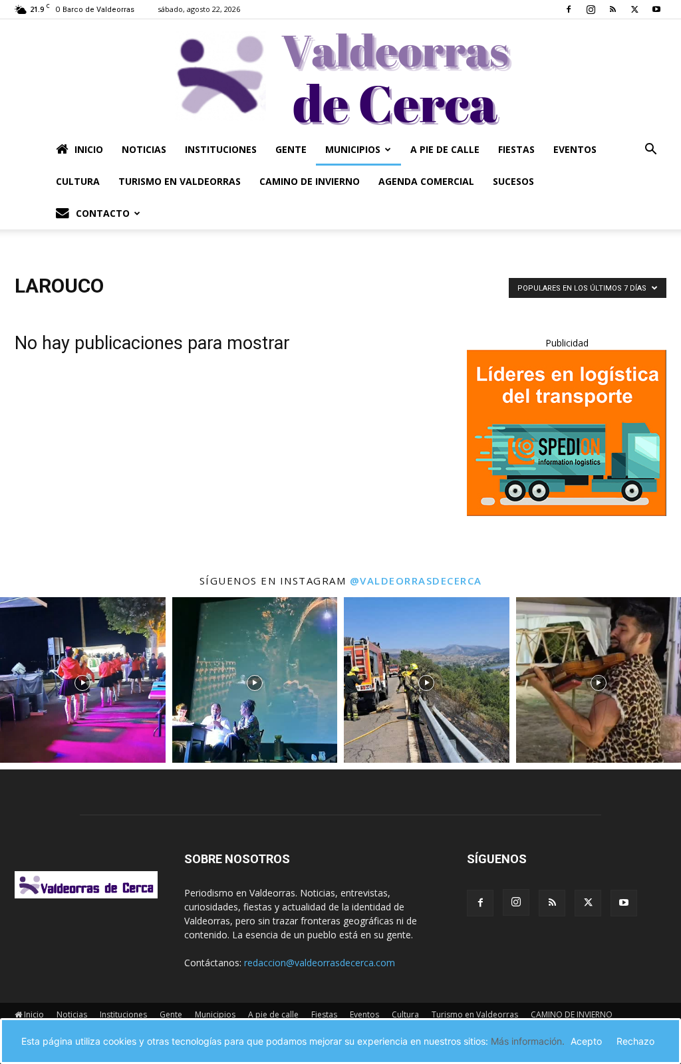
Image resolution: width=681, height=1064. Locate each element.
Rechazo (635, 1041)
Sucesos (513, 181)
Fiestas (516, 149)
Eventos (575, 149)
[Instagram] (591, 9)
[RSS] (612, 9)
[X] (634, 9)
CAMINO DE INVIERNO (309, 181)
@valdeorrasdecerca (416, 580)
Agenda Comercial (426, 181)
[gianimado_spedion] (566, 512)
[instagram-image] (83, 680)
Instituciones (221, 149)
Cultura (78, 181)
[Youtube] (656, 9)
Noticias (144, 149)
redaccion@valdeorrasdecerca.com (319, 962)
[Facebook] (569, 9)
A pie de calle (444, 149)
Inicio (88, 149)
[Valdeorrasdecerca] (340, 76)
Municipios (352, 149)
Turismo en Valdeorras (179, 181)
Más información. (528, 1041)
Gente (291, 149)
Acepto (586, 1041)
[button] (650, 150)
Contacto (103, 213)
